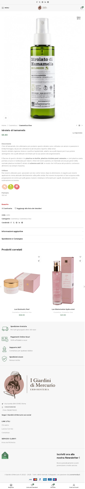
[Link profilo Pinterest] (42, 2)
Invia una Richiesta (8, 442)
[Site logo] (42, 8)
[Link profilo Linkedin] (45, 2)
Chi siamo (5, 425)
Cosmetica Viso (25, 125)
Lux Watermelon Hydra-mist (63, 309)
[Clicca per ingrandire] (5, 117)
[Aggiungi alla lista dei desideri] (39, 257)
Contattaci (6, 433)
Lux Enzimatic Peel (21, 309)
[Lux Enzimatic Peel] (22, 280)
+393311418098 (10, 407)
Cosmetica (13, 125)
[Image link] (5, 455)
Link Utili (6, 421)
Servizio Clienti (9, 439)
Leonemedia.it (74, 475)
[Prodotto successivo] (82, 125)
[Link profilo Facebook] (37, 2)
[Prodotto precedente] (76, 125)
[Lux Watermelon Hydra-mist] (63, 280)
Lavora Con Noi (7, 429)
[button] (39, 261)
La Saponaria (77, 133)
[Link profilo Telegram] (48, 2)
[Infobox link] (42, 329)
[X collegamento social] (39, 2)
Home (4, 125)
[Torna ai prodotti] (79, 125)
